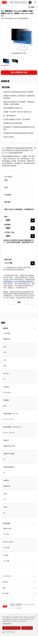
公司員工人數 (8, 232)
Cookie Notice (7, 623)
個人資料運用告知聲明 (23, 282)
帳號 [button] (33, 7)
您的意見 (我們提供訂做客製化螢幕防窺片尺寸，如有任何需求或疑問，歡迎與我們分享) (18, 241)
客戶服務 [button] (5, 593)
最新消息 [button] (5, 582)
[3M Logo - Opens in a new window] (4, 2)
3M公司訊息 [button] (6, 576)
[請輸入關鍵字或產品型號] (30, 2)
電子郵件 (7, 202)
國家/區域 (7, 259)
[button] (8, 632)
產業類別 (7, 225)
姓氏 (5, 180)
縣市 (5, 217)
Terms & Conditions (28, 604)
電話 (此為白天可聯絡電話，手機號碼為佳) (18, 209)
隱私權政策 (19, 604)
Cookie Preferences (15, 606)
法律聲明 (12, 604)
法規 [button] (4, 588)
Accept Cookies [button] (27, 628)
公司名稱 (7, 195)
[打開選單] (35, 2)
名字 (5, 187)
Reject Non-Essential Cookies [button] (11, 628)
